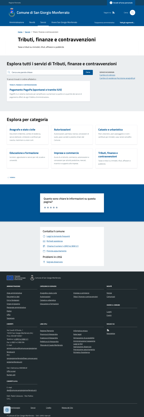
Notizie (109, 293)
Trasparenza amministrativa (104, 22)
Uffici (8, 314)
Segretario (10, 318)
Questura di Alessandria (49, 338)
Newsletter (111, 333)
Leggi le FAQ (78, 343)
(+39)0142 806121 (21, 339)
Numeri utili (11, 374)
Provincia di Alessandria (49, 334)
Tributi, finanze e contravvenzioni (23, 85)
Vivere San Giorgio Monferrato (64, 22)
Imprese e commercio (81, 293)
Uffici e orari (11, 371)
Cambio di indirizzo (107, 75)
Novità (32, 22)
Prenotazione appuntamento (84, 349)
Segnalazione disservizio (82, 346)
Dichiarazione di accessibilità (83, 338)
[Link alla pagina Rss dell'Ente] (108, 330)
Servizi (43, 22)
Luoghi (109, 311)
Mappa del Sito (67, 407)
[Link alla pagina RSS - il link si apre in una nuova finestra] (113, 12)
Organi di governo (13, 303)
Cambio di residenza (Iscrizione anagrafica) (117, 78)
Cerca (88, 72)
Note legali (77, 334)
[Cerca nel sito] (131, 12)
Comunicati (111, 296)
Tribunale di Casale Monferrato (51, 345)
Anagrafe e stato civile (48, 293)
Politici (9, 311)
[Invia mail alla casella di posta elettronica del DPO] (22, 390)
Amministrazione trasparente (84, 341)
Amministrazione (16, 22)
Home (20, 32)
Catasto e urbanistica (48, 300)
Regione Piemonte (15, 2)
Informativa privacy (80, 330)
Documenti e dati (13, 296)
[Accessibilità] (7, 410)
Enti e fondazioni (13, 300)
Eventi (109, 315)
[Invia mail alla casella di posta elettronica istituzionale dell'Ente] (22, 350)
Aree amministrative (14, 293)
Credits (48, 407)
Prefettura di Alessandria (49, 341)
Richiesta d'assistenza (81, 352)
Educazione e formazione (49, 303)
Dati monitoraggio (13, 407)
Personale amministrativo (16, 307)
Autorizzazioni (45, 296)
